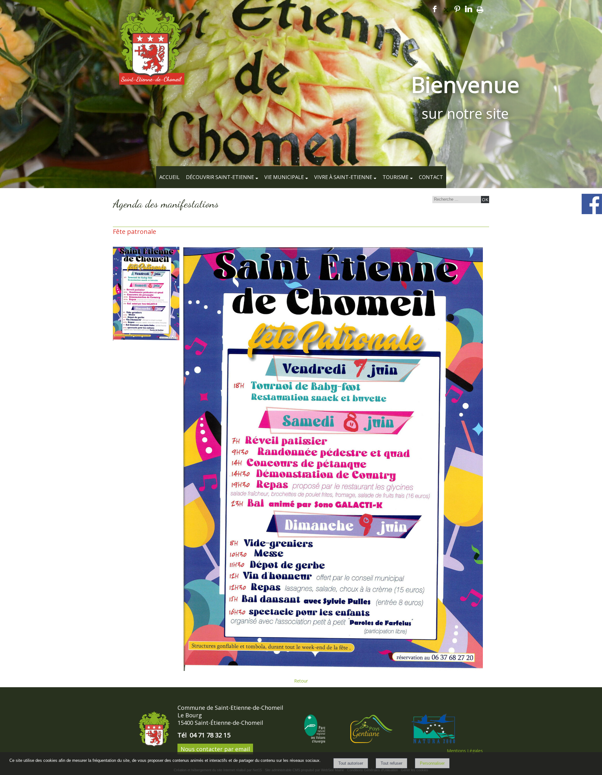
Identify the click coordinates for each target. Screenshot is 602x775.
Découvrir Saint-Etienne (220, 177)
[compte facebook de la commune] (592, 213)
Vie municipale (284, 177)
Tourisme (396, 177)
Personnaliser (432, 763)
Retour (301, 681)
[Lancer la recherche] (485, 199)
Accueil (169, 177)
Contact (431, 177)
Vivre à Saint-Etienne (343, 177)
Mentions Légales (465, 751)
